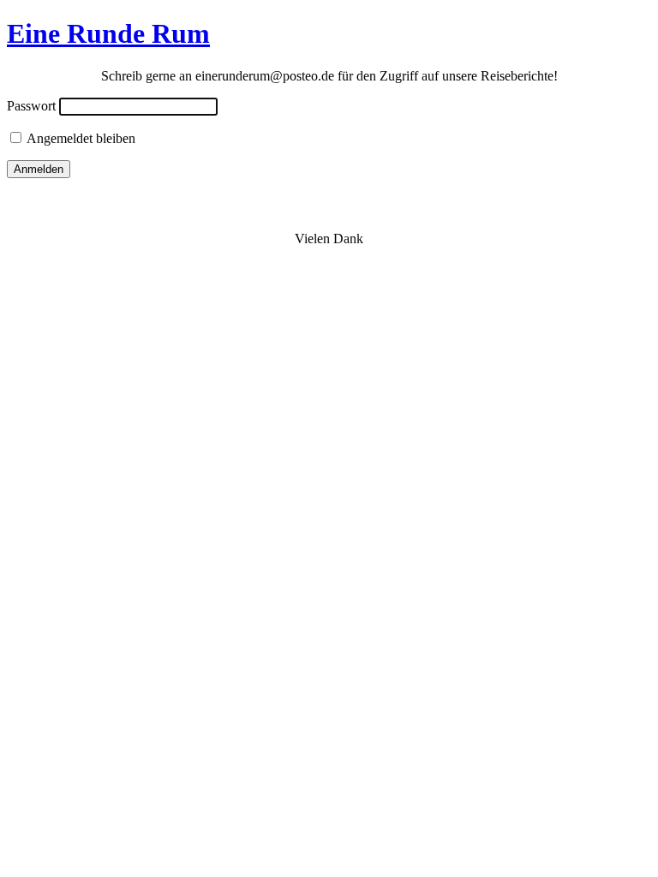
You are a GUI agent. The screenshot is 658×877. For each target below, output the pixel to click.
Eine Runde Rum (108, 33)
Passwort (31, 105)
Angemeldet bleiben (79, 138)
